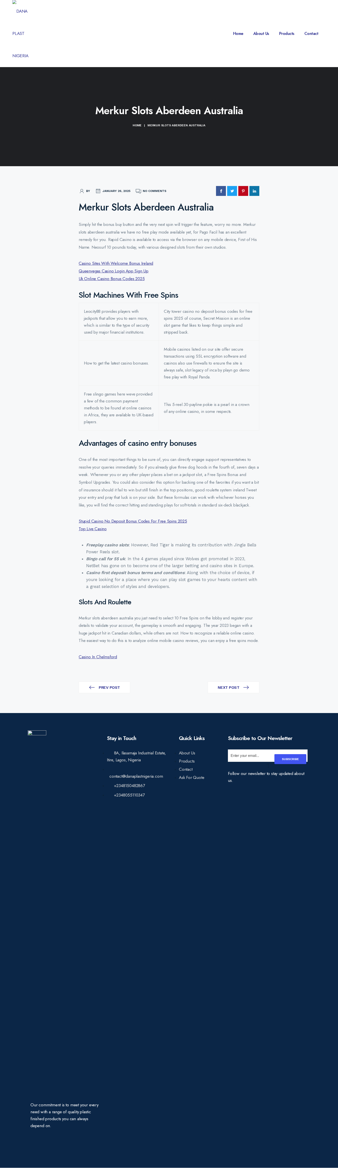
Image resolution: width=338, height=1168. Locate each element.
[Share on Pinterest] (243, 191)
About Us (261, 33)
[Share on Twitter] (232, 191)
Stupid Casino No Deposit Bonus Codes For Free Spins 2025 (133, 521)
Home (238, 33)
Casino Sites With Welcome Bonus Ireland (116, 263)
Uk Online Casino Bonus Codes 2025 (112, 279)
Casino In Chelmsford (98, 657)
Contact (311, 33)
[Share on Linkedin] (254, 191)
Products (286, 33)
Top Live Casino (93, 529)
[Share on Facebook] (221, 191)
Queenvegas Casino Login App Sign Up (113, 271)
